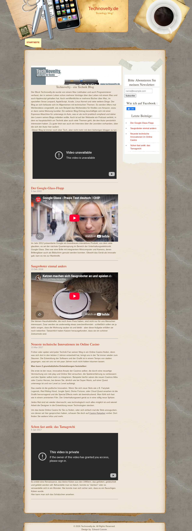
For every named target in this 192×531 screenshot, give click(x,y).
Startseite (33, 42)
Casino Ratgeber (97, 413)
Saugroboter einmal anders (49, 266)
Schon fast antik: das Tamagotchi (53, 426)
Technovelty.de (103, 8)
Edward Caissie (99, 529)
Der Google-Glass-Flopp (47, 188)
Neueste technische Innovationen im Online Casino (65, 344)
